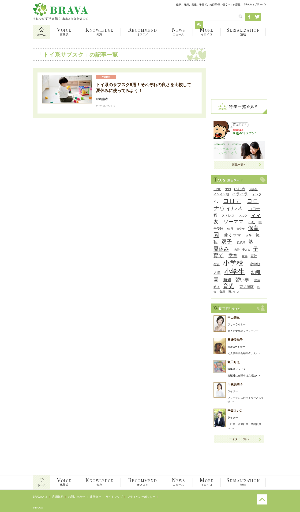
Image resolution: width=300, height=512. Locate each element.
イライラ (240, 194)
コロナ (232, 200)
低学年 (240, 228)
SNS (228, 189)
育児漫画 (247, 287)
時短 (227, 280)
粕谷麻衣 (102, 99)
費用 (222, 291)
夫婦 (237, 249)
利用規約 (58, 496)
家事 (245, 256)
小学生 (234, 271)
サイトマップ (114, 496)
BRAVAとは (40, 496)
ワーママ (233, 221)
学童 (233, 255)
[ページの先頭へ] (262, 503)
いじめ (239, 189)
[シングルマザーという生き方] (239, 158)
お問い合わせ (76, 496)
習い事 (242, 279)
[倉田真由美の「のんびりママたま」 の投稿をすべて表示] (239, 138)
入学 (248, 235)
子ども (246, 249)
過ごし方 (234, 291)
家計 (254, 256)
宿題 (217, 264)
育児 (228, 286)
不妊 (251, 222)
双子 (226, 242)
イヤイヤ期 (221, 194)
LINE (217, 189)
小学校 (233, 263)
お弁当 (253, 189)
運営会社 (95, 496)
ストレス (228, 215)
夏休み (221, 249)
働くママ (232, 235)
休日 (230, 229)
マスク (242, 215)
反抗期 (241, 242)
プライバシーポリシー (141, 496)
